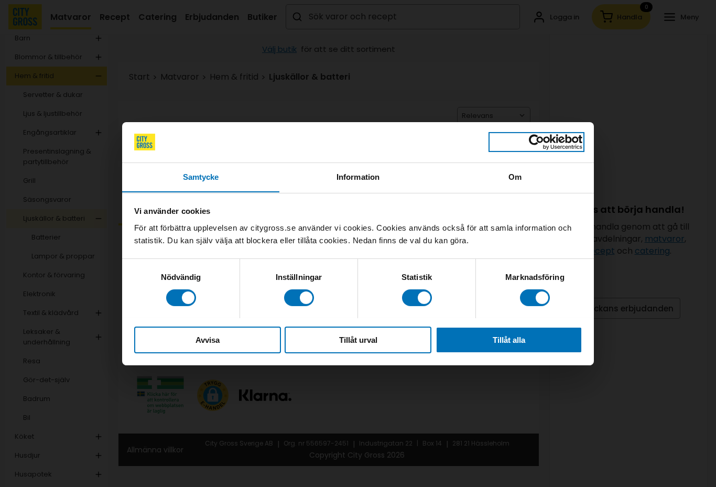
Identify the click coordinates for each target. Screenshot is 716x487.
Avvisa (208, 339)
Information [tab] (358, 176)
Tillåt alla (509, 339)
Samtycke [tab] (201, 176)
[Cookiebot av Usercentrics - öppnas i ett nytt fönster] (536, 142)
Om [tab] (515, 176)
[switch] (299, 297)
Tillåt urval (358, 339)
